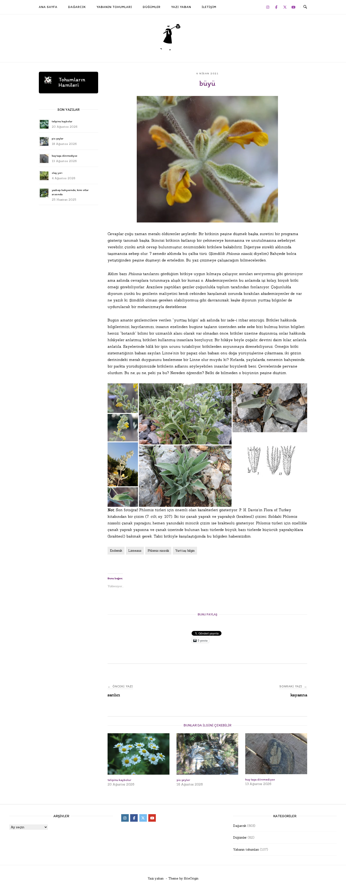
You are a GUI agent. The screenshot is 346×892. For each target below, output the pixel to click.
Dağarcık (239, 826)
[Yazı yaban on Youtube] (293, 7)
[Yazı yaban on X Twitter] (284, 7)
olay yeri (57, 172)
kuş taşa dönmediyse (64, 155)
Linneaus (134, 551)
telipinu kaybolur (62, 121)
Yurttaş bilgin (185, 551)
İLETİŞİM (209, 7)
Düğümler (240, 838)
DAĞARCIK (77, 7)
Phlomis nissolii (158, 551)
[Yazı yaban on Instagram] (267, 7)
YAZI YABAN (181, 7)
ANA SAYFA (48, 7)
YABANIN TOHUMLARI (114, 7)
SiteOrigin (191, 878)
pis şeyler (57, 138)
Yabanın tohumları (246, 850)
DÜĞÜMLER (152, 7)
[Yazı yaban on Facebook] (276, 7)
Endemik (116, 551)
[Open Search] (305, 7)
